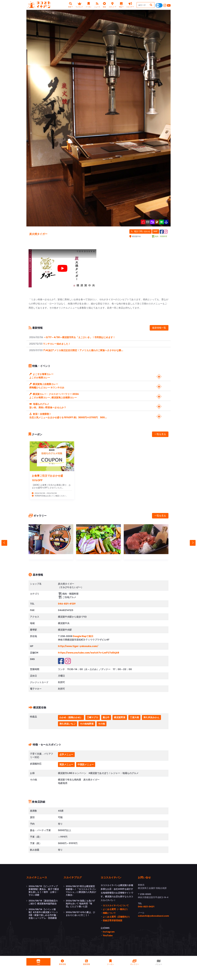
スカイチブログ (73, 877)
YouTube (108, 935)
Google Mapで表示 (83, 636)
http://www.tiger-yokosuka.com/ (78, 646)
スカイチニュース (36, 877)
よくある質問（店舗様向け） (117, 916)
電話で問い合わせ (142, 231)
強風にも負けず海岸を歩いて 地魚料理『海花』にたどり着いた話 (80, 903)
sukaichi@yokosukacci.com (153, 916)
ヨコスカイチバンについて (116, 905)
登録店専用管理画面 (112, 920)
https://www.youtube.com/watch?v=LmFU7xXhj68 (88, 652)
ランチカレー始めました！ (57, 343)
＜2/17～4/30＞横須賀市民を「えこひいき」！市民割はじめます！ (79, 337)
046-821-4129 (67, 603)
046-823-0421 (146, 906)
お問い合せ (144, 877)
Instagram (109, 931)
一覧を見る (160, 434)
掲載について (109, 913)
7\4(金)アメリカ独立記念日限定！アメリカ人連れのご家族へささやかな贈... (83, 350)
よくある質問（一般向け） (116, 909)
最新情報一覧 (159, 327)
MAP (156, 231)
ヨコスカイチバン (111, 877)
